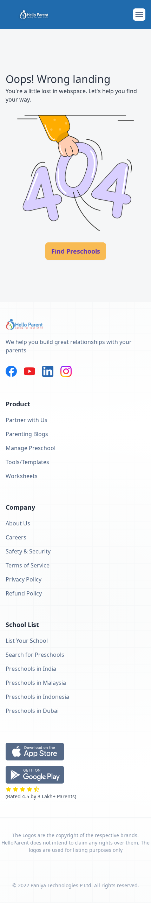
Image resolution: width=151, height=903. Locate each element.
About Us (18, 523)
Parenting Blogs (27, 434)
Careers (16, 537)
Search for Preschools (35, 655)
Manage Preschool (30, 448)
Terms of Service (28, 565)
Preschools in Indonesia (37, 697)
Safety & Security (28, 551)
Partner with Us (26, 420)
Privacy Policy (23, 579)
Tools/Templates (27, 462)
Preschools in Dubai (32, 711)
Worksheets (22, 476)
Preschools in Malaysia (36, 683)
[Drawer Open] (139, 14)
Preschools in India (31, 669)
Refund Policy (24, 593)
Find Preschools (75, 251)
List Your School (27, 640)
